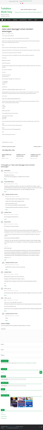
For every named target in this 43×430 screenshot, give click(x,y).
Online (4, 391)
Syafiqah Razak (11, 33)
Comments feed (4, 416)
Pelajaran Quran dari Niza (27, 1)
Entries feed (3, 414)
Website (2, 355)
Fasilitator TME (23, 19)
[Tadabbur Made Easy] (2, 20)
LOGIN (35, 19)
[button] (10, 20)
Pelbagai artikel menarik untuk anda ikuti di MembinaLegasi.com (28, 12)
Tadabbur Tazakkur (5, 26)
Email (2, 349)
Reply (5, 179)
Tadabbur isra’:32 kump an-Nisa (20, 155)
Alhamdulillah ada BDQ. (6, 155)
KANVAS (29, 19)
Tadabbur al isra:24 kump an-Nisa (35, 155)
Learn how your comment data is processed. (26, 363)
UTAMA (8, 19)
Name (2, 344)
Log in (2, 412)
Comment (3, 329)
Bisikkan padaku (37, 146)
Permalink (16, 172)
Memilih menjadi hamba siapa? (8, 146)
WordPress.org (3, 418)
